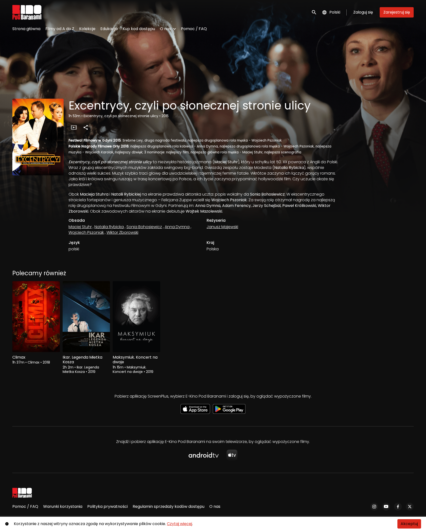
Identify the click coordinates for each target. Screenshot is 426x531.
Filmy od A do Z (59, 29)
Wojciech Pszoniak (86, 232)
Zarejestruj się (396, 12)
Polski (334, 12)
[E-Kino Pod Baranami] (22, 493)
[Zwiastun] (74, 127)
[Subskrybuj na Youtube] (386, 507)
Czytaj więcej (179, 524)
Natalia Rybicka (109, 227)
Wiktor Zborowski (122, 232)
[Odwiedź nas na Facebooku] (398, 507)
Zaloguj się (363, 12)
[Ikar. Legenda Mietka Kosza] (86, 316)
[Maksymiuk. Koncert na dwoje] (136, 316)
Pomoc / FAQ (194, 29)
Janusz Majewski (222, 227)
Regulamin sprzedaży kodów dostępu (168, 506)
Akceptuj (409, 524)
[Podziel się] (85, 127)
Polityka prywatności (107, 506)
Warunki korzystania (62, 506)
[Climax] (36, 316)
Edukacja (109, 29)
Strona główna (26, 29)
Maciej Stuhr (80, 227)
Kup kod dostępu (139, 29)
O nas (165, 29)
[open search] (314, 12)
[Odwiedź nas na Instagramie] (374, 507)
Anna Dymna (177, 227)
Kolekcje (87, 29)
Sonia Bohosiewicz (144, 227)
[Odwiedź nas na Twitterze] (410, 507)
